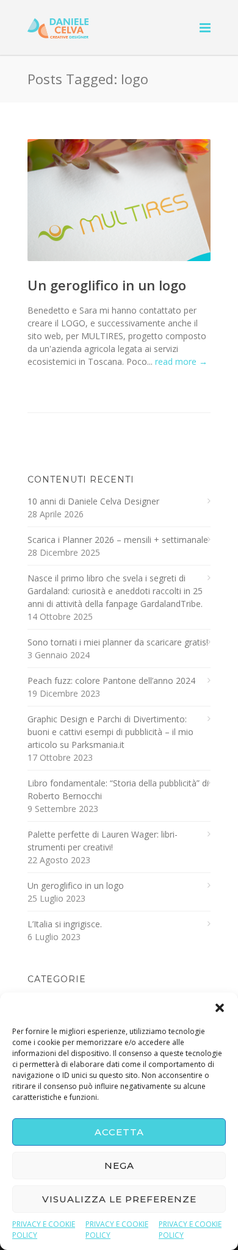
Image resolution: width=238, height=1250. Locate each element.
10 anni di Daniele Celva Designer (93, 501)
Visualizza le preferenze (119, 1199)
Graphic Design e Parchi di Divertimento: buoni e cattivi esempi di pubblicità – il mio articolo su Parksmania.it (110, 731)
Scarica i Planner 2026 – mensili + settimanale (117, 539)
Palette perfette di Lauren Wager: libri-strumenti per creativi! (102, 840)
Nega (119, 1165)
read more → (181, 361)
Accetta (119, 1132)
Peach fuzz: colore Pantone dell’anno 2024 (111, 680)
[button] (220, 1008)
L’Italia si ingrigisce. (64, 924)
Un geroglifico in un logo (106, 285)
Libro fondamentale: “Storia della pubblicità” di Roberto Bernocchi (118, 789)
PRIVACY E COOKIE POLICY (43, 1229)
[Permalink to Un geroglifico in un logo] (119, 200)
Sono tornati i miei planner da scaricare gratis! (117, 642)
